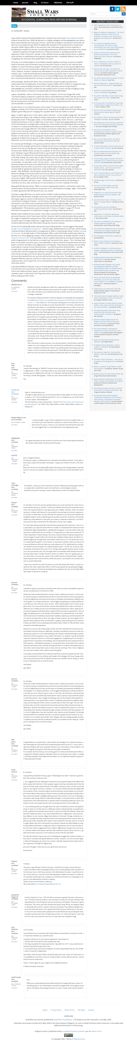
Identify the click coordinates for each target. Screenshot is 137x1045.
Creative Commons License (73, 1031)
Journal (25, 3)
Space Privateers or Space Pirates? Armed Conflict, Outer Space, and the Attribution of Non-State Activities (108, 305)
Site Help (81, 1010)
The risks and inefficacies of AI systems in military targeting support (108, 222)
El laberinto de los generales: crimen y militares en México (107, 346)
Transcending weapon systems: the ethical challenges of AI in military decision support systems (109, 161)
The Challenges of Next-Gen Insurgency (107, 236)
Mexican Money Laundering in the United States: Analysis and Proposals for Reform (108, 380)
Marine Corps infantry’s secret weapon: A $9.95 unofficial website (108, 242)
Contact (91, 1010)
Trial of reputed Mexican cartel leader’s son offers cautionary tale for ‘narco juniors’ (108, 174)
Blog (35, 3)
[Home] (34, 12)
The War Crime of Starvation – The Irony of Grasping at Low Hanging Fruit (108, 360)
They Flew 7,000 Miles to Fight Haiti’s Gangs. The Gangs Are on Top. (108, 97)
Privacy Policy (56, 1010)
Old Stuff (70, 3)
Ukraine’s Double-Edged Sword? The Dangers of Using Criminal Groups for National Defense (106, 321)
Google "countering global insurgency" (25, 229)
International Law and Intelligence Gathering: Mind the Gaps (105, 208)
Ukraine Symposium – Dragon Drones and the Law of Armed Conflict (108, 84)
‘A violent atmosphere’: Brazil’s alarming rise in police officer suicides (109, 147)
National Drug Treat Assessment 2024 (106, 374)
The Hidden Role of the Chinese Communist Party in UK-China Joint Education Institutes (108, 124)
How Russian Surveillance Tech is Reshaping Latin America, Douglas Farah (107, 131)
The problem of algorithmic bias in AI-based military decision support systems (109, 229)
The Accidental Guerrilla (74, 38)
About (45, 1010)
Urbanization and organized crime (105, 289)
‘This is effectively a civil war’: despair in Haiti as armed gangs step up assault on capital (107, 64)
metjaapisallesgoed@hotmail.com (49, 884)
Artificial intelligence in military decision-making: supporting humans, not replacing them (108, 250)
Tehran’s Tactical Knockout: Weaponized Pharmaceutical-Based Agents (107, 111)
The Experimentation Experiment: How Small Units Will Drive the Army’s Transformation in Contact (107, 312)
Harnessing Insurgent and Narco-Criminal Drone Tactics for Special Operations (108, 389)
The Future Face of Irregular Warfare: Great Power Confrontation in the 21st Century (108, 297)
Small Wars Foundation (62, 1020)
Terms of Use (70, 1010)
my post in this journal (19, 238)
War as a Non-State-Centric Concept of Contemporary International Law (107, 140)
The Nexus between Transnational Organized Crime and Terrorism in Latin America (107, 331)
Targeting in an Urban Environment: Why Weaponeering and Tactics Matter (107, 193)
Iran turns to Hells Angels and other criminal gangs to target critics (106, 186)
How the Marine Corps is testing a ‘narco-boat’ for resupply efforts (108, 201)
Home (15, 3)
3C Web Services (78, 1039)
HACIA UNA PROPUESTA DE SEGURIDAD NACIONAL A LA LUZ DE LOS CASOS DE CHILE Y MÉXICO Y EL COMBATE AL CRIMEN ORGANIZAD (108, 280)
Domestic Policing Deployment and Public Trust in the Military (108, 91)
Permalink (14, 291)
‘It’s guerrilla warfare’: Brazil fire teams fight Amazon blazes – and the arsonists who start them (108, 168)
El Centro (45, 3)
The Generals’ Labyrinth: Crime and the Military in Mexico (107, 353)
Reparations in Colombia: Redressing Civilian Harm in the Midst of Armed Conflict (109, 215)
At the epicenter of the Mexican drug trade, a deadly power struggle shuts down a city (108, 104)
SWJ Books (58, 3)
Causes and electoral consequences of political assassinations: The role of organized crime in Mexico (107, 54)
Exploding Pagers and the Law (104, 180)
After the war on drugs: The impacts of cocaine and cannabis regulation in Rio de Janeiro (108, 71)
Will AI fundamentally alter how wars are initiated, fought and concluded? (107, 152)
